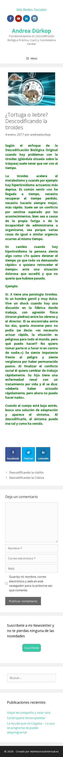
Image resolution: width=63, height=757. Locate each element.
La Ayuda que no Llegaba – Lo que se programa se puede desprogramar (31, 727)
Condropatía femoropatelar (26, 718)
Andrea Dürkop (31, 30)
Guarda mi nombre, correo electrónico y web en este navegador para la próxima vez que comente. (30, 583)
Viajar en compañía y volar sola (28, 713)
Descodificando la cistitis (26, 472)
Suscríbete (31, 648)
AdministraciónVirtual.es (44, 751)
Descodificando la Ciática (26, 478)
